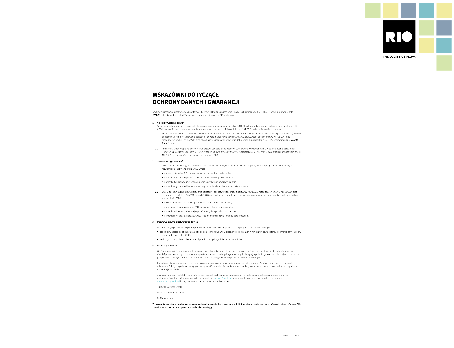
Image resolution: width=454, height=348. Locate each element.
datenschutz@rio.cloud (168, 281)
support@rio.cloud (223, 278)
